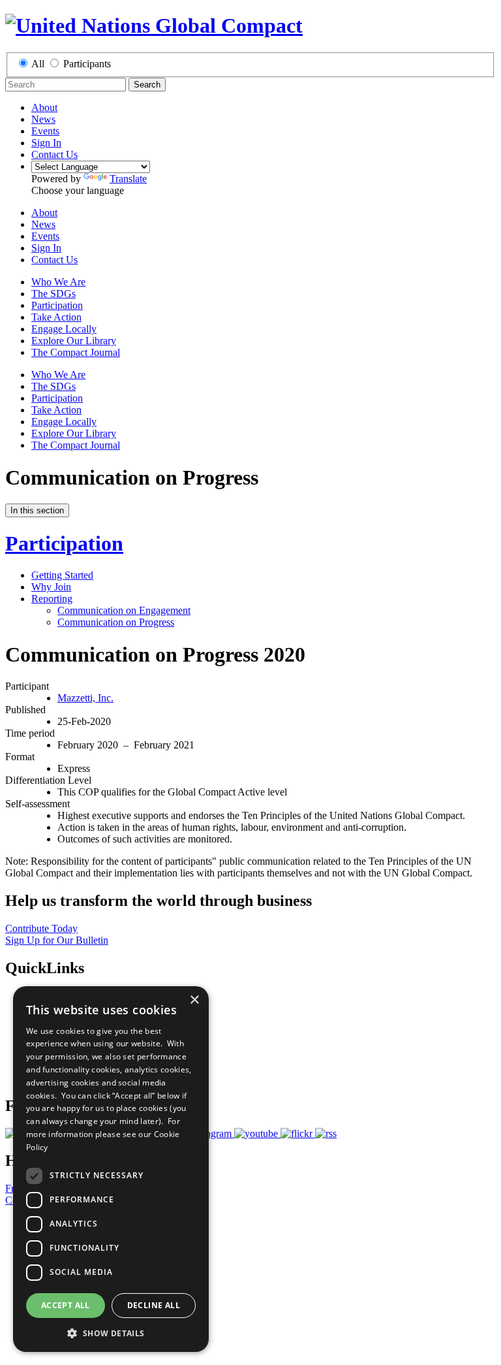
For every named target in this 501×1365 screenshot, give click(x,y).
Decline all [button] (153, 1305)
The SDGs (53, 293)
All (37, 63)
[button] (111, 1332)
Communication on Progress (115, 622)
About (44, 107)
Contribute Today (41, 928)
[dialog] (111, 1169)
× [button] (194, 1000)
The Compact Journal (75, 352)
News (43, 119)
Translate (128, 178)
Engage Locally (64, 328)
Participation (57, 305)
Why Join (51, 586)
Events (45, 130)
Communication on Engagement (123, 610)
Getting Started (62, 575)
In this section (37, 510)
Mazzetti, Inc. (85, 697)
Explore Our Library (73, 340)
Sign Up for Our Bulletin (56, 940)
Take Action (56, 317)
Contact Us (54, 154)
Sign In (46, 142)
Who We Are (58, 281)
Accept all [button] (65, 1305)
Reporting (51, 598)
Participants (87, 63)
